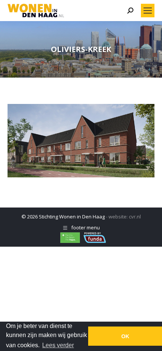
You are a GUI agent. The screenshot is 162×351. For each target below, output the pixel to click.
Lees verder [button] (58, 345)
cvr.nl (135, 216)
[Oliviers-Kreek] (81, 140)
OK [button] (125, 336)
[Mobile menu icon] (147, 10)
